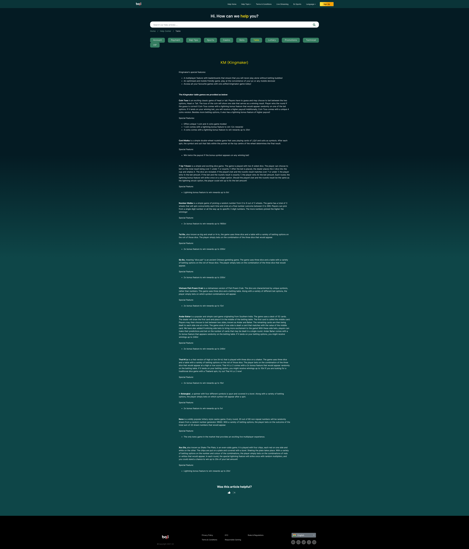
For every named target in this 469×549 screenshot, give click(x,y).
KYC (226, 535)
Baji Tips (193, 40)
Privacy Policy (207, 535)
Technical (311, 40)
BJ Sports (297, 4)
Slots (241, 40)
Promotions (291, 40)
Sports (210, 40)
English (300, 535)
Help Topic (245, 4)
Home (153, 31)
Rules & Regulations (255, 535)
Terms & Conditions (264, 4)
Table (178, 31)
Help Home (232, 4)
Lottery (272, 40)
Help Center (165, 31)
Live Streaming (282, 4)
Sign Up (327, 4)
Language (310, 4)
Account (157, 40)
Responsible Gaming (233, 540)
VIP (155, 45)
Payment (175, 40)
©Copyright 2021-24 (165, 544)
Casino (226, 40)
